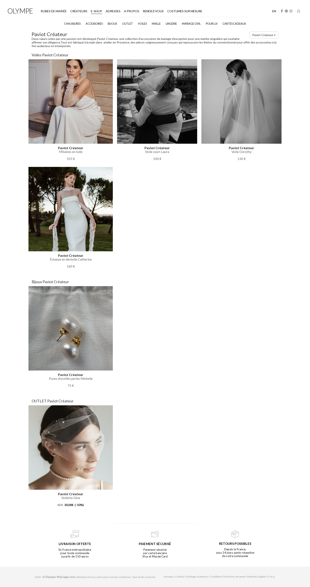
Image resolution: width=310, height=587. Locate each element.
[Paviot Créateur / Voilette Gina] (70, 447)
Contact (179, 576)
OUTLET (127, 23)
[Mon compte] (298, 11)
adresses (113, 11)
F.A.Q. (271, 576)
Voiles (142, 23)
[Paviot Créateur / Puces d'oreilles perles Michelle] (70, 328)
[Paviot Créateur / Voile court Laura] (157, 101)
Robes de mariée (54, 11)
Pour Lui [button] (211, 23)
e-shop (96, 11)
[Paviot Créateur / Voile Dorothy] (241, 101)
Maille (156, 23)
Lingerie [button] (171, 23)
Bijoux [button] (112, 23)
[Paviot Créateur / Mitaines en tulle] (70, 101)
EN (274, 11)
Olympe (20, 11)
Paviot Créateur (263, 35)
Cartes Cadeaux (234, 23)
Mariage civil (191, 23)
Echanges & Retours (197, 576)
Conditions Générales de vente (227, 576)
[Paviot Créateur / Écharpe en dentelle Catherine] (70, 208)
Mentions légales (257, 576)
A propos (131, 11)
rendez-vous (153, 11)
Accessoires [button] (94, 23)
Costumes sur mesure (184, 11)
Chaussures (72, 23)
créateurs (78, 11)
